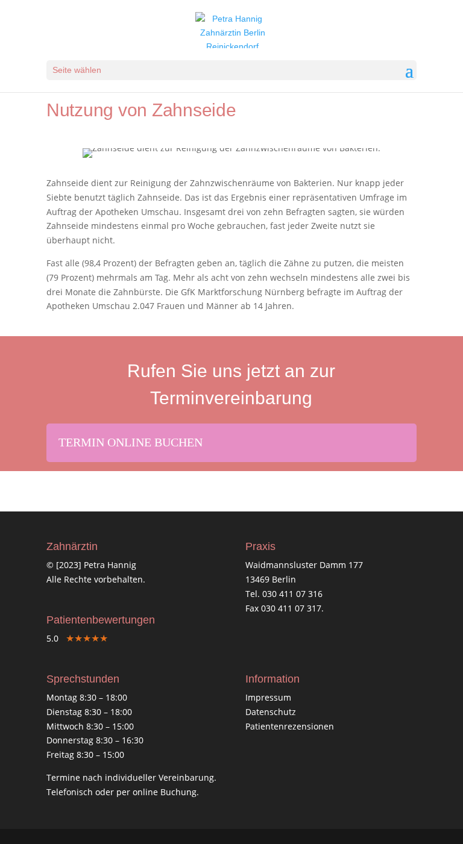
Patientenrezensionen (289, 726)
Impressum (268, 697)
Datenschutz (270, 711)
